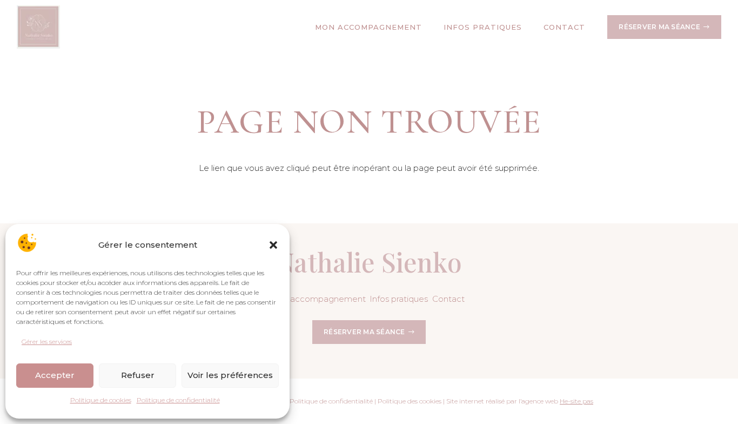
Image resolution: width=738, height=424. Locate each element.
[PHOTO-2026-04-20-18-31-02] (38, 27)
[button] (273, 245)
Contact (448, 299)
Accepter (55, 375)
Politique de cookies (100, 400)
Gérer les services (47, 341)
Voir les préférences (230, 375)
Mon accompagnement (318, 299)
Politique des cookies (409, 401)
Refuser (138, 375)
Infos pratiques (399, 299)
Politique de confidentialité (178, 400)
